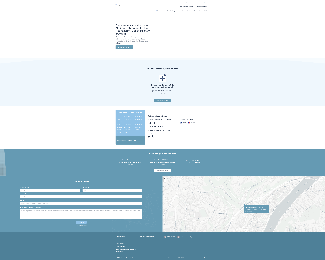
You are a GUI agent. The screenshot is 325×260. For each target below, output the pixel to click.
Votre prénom (24, 187)
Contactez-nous (202, 6)
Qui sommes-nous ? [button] (186, 6)
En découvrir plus (162, 170)
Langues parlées (186, 119)
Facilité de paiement (156, 126)
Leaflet (323, 231)
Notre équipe (120, 243)
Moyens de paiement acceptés (159, 119)
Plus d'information (124, 47)
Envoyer (81, 222)
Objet (22, 200)
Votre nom (86, 187)
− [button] (164, 181)
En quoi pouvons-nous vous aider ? (31, 207)
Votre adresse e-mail (26, 194)
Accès (150, 134)
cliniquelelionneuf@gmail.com (188, 237)
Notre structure (120, 236)
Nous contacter (120, 246)
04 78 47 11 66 (192, 2)
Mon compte (202, 2)
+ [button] (164, 178)
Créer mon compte (162, 100)
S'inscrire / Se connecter (147, 236)
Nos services (119, 240)
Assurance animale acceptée (159, 130)
